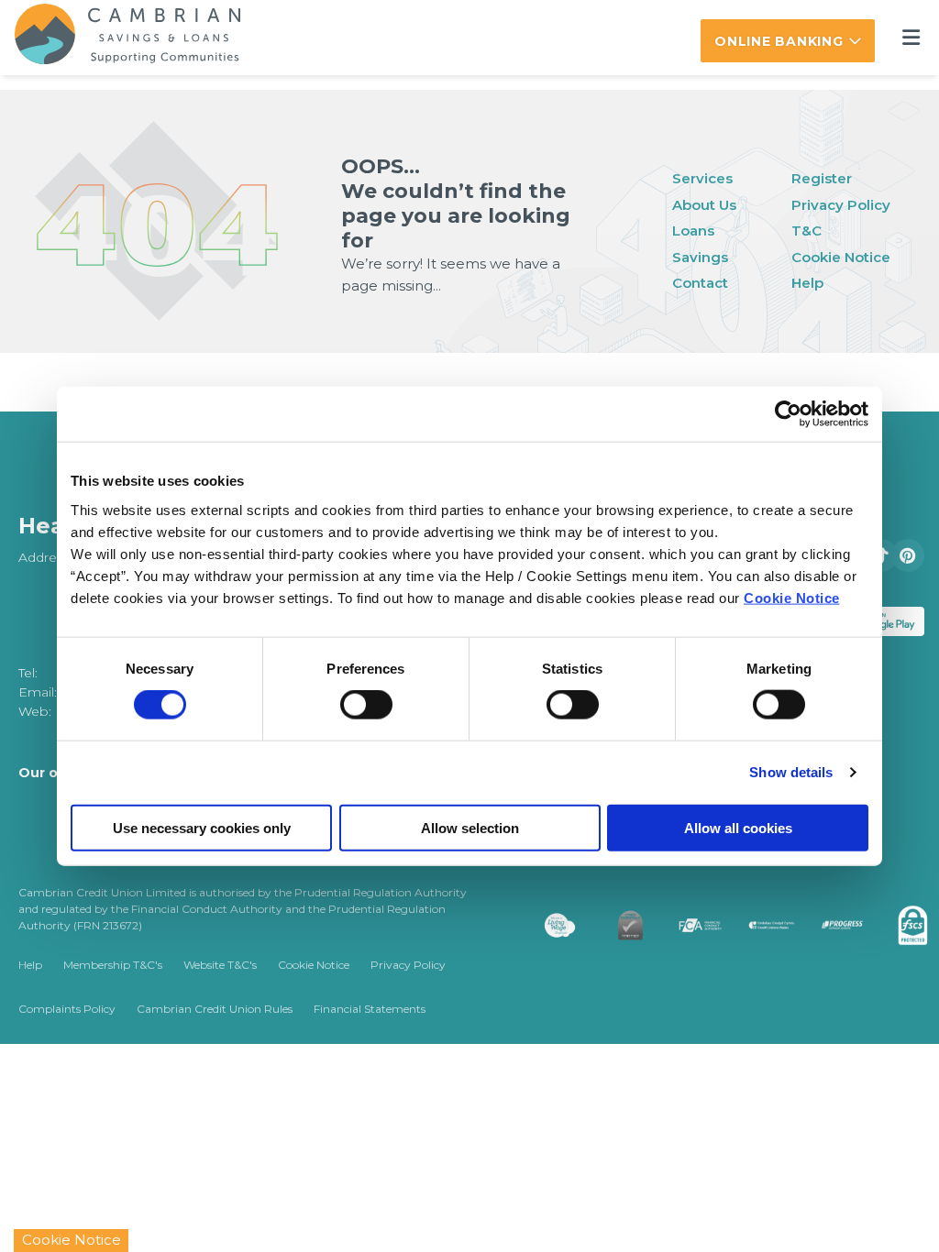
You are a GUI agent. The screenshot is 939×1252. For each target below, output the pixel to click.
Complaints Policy (67, 1009)
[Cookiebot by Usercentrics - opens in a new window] (788, 414)
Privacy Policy (840, 205)
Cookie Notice (792, 597)
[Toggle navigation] (910, 38)
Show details (791, 772)
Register (821, 178)
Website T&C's (220, 965)
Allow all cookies (738, 827)
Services (702, 178)
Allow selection (470, 827)
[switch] (366, 704)
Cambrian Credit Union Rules (215, 1009)
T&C (806, 230)
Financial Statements (369, 1009)
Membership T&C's (112, 965)
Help (807, 282)
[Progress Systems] (805, 925)
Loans (693, 230)
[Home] (113, 37)
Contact (700, 282)
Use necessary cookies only (202, 827)
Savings (700, 257)
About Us (704, 205)
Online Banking (779, 41)
